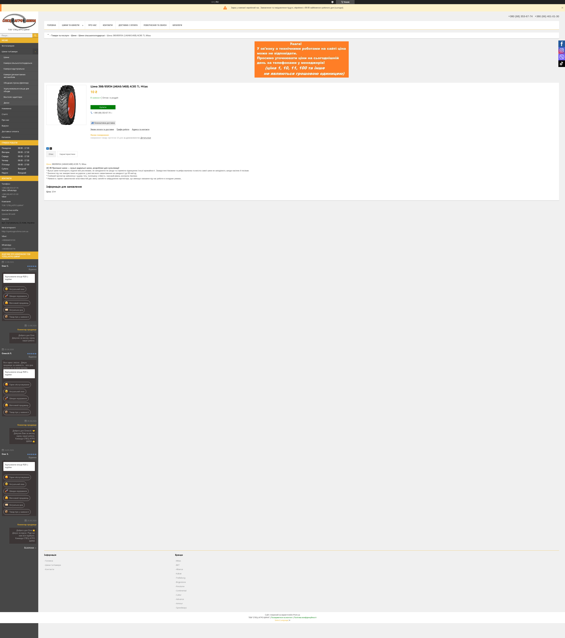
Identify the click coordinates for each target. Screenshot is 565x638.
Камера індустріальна (14, 68)
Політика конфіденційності (305, 618)
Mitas (178, 560)
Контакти (108, 25)
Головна (51, 25)
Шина (48, 164)
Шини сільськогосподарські (92, 35)
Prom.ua (296, 615)
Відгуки (5, 125)
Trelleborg (180, 577)
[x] (51, 149)
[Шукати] (35, 35)
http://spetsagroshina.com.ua (15, 231)
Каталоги (6, 137)
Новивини (6, 108)
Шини (6, 57)
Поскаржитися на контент (282, 618)
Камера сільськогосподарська (18, 63)
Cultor (178, 595)
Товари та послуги (60, 35)
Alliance (179, 569)
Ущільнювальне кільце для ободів (16, 90)
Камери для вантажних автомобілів (14, 75)
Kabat (178, 573)
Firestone (180, 586)
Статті (5, 114)
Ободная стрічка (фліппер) (16, 83)
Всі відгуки (29, 547)
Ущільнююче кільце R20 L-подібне (17, 278)
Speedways (181, 607)
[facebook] (47, 149)
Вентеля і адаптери (13, 97)
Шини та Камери (10, 51)
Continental (181, 590)
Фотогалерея (8, 45)
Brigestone (181, 582)
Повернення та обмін (155, 25)
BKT (178, 565)
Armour (179, 603)
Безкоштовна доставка (104, 123)
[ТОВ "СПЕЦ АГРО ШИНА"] (19, 21)
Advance (180, 599)
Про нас (5, 120)
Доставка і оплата (10, 131)
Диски (6, 102)
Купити (103, 107)
